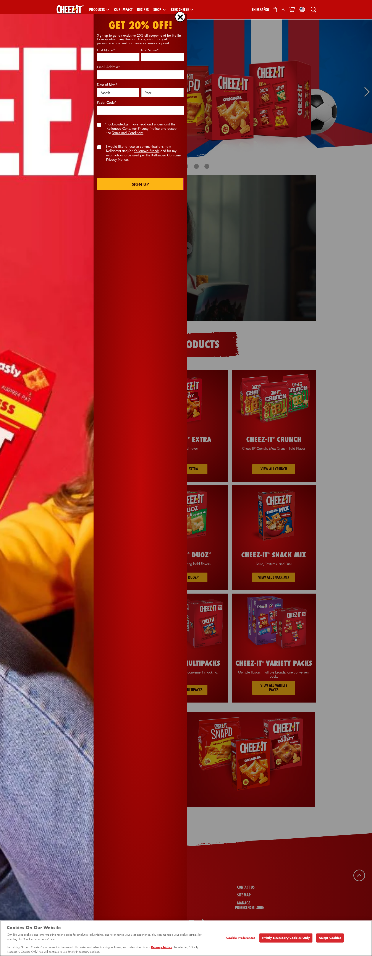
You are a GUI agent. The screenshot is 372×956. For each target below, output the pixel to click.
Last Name (150, 50)
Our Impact (123, 9)
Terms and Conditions (127, 132)
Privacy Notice (161, 947)
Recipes (143, 9)
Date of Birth (107, 84)
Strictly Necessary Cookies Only (286, 938)
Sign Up (140, 184)
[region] (186, 938)
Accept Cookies (330, 938)
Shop (157, 9)
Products (97, 9)
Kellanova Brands (146, 150)
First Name (106, 50)
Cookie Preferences (240, 938)
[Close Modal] (180, 16)
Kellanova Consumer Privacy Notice (133, 128)
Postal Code (106, 102)
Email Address (108, 67)
